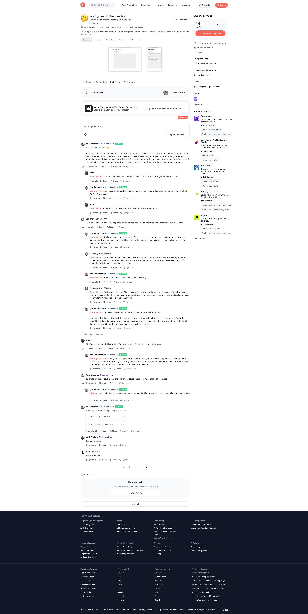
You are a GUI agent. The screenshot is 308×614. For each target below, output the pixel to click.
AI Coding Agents (87, 528)
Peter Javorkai (92, 375)
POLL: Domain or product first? (204, 577)
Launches (145, 5)
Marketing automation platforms (203, 528)
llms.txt (182, 610)
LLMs (119, 521)
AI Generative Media (211, 228)
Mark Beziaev (92, 437)
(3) (92, 166)
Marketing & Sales (198, 521)
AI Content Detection (211, 129)
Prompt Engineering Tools (127, 531)
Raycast (121, 596)
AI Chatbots (207, 155)
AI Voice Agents (197, 547)
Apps (116, 610)
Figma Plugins (85, 592)
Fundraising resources (162, 550)
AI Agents (195, 543)
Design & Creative (87, 543)
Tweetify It (205, 166)
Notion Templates (210, 160)
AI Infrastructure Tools (126, 528)
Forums (171, 5)
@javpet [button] (93, 393)
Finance (157, 543)
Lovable (121, 573)
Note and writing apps (163, 528)
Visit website (181, 19)
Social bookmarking (211, 181)
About (123, 610)
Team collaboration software (165, 531)
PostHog (121, 584)
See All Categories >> (200, 551)
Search (157, 535)
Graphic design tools (88, 554)
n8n (119, 577)
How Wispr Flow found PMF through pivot (208, 588)
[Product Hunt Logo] (82, 5)
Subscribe (206, 5)
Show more (177, 92)
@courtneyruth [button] (96, 237)
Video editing (85, 547)
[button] (140, 40)
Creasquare (206, 116)
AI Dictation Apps (87, 577)
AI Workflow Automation (163, 538)
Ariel (91, 172)
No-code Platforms (87, 588)
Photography (130, 82)
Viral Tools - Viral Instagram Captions (214, 141)
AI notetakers (159, 524)
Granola (121, 592)
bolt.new (158, 580)
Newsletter (108, 610)
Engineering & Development (91, 521)
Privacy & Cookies (146, 610)
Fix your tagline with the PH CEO (204, 600)
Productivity (101, 82)
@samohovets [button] (95, 176)
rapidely (204, 191)
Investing (157, 554)
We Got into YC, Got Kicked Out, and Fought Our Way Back (209, 584)
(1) (96, 198)
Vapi (119, 588)
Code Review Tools (87, 584)
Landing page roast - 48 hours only (206, 596)
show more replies (95, 334)
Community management (127, 554)
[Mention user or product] (85, 134)
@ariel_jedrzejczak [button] (98, 191)
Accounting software (162, 547)
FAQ (128, 610)
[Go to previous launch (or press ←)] (217, 24)
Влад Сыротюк (93, 451)
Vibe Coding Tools (87, 524)
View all (135, 504)
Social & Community (125, 543)
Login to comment (176, 134)
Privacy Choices (161, 610)
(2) (92, 431)
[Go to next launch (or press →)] (222, 24)
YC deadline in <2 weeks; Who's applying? (208, 580)
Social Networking (119, 27)
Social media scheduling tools (215, 209)
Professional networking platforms (130, 550)
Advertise (185, 5)
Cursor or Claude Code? (201, 573)
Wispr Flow (159, 584)
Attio (119, 580)
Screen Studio (160, 577)
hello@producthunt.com (206, 610)
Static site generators (88, 596)
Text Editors (115, 82)
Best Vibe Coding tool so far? (203, 592)
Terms (134, 610)
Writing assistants (136, 27)
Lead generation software (201, 524)
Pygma (204, 215)
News (159, 5)
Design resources (87, 550)
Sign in (222, 5)
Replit (157, 592)
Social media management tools (96, 27)
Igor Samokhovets (94, 144)
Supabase (121, 600)
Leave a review (135, 493)
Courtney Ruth (92, 219)
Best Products (128, 5)
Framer (157, 588)
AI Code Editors (86, 531)
